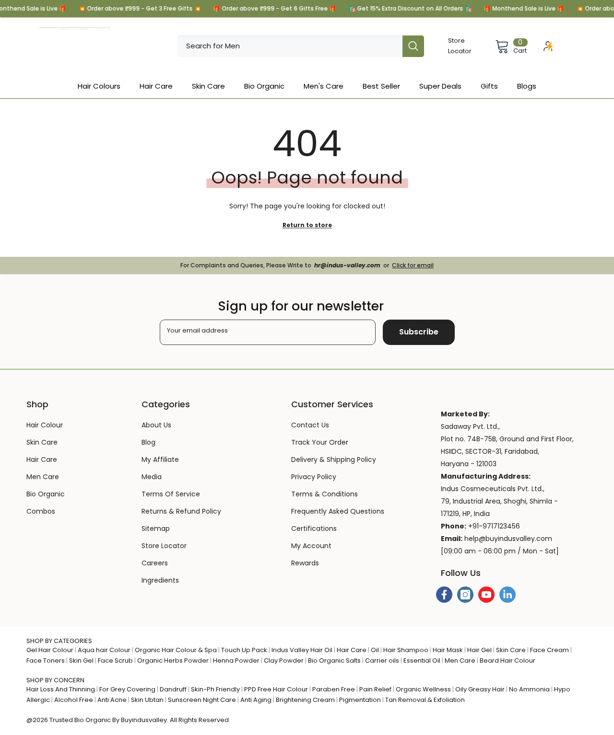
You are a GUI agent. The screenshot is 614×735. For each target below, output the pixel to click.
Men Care (460, 660)
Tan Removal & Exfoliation (425, 699)
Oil (375, 650)
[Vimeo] (507, 594)
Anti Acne (112, 699)
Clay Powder (284, 660)
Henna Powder (236, 660)
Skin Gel (81, 660)
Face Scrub (115, 660)
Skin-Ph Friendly (215, 689)
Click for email (413, 265)
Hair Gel (479, 650)
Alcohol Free (73, 699)
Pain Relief (375, 689)
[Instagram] (465, 594)
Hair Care (351, 650)
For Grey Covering (127, 689)
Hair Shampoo (405, 650)
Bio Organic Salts (334, 660)
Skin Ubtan (147, 699)
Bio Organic (92, 719)
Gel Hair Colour (49, 650)
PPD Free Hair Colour (276, 689)
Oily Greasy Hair (480, 689)
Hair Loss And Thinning (60, 689)
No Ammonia (529, 689)
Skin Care (511, 650)
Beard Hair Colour (507, 660)
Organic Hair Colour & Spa (176, 650)
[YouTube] (486, 594)
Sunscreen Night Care (202, 699)
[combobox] (289, 46)
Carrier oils (382, 660)
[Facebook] (444, 594)
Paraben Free (333, 689)
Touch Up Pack (244, 650)
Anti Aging (256, 699)
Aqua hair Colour (104, 650)
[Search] (300, 46)
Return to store (307, 225)
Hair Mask (448, 650)
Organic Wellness (423, 689)
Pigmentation (360, 699)
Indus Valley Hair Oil (302, 650)
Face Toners (45, 660)
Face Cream (549, 650)
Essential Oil (421, 660)
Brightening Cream (305, 699)
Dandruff (173, 689)
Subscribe (418, 331)
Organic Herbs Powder (173, 660)
